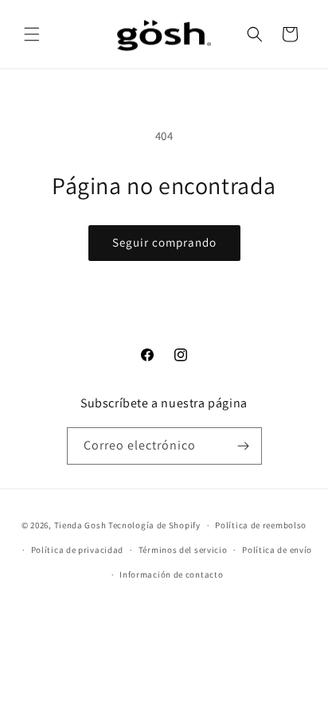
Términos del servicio (183, 549)
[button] (31, 34)
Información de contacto (171, 574)
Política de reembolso (261, 525)
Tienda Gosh (80, 525)
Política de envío (277, 549)
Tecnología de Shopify (154, 525)
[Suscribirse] (243, 446)
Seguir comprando (164, 242)
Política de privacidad (77, 549)
